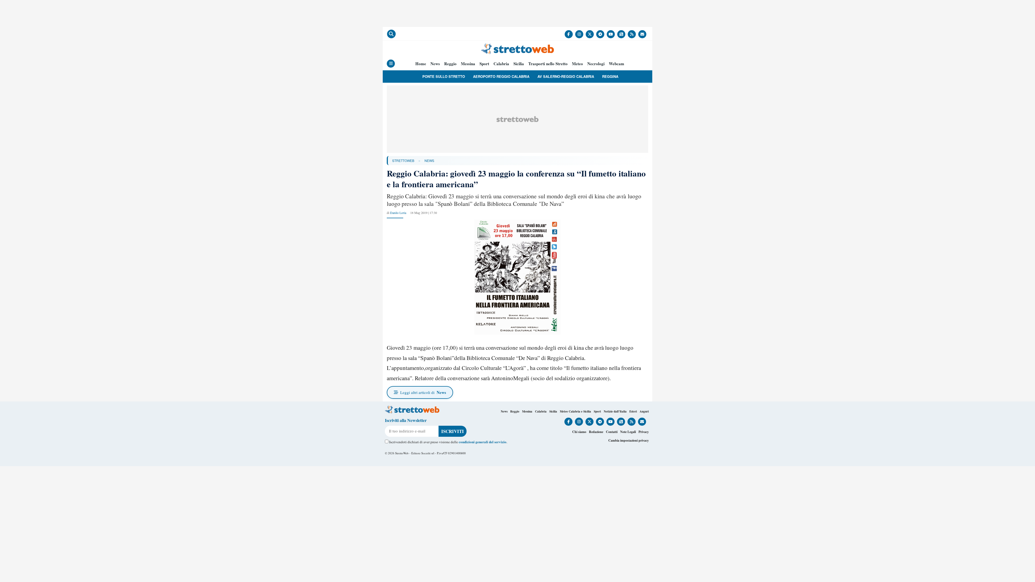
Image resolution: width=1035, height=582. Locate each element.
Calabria (501, 64)
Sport (484, 64)
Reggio (450, 64)
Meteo (577, 64)
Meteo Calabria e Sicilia (575, 411)
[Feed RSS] (632, 34)
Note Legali (628, 431)
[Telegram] (600, 34)
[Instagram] (579, 34)
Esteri (633, 411)
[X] (590, 34)
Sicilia (518, 64)
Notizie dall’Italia (615, 411)
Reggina (610, 76)
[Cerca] (391, 34)
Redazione (596, 431)
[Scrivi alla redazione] (642, 34)
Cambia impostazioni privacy (628, 440)
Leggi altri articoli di (423, 392)
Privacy (644, 431)
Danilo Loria (398, 212)
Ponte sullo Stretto (443, 76)
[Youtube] (611, 34)
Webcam (616, 64)
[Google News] (621, 34)
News (435, 64)
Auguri (644, 411)
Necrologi (596, 64)
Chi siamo (579, 431)
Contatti (611, 431)
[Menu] (391, 64)
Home (420, 64)
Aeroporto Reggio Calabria (501, 76)
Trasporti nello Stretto (548, 64)
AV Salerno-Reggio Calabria (565, 76)
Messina (468, 64)
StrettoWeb (403, 160)
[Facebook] (569, 34)
